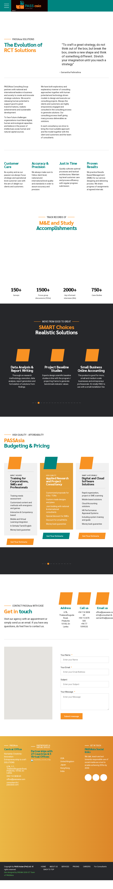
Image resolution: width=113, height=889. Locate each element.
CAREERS (86, 867)
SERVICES (65, 867)
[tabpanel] (22, 369)
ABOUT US (54, 867)
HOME (43, 867)
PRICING (76, 867)
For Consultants (100, 867)
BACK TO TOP (49, 869)
